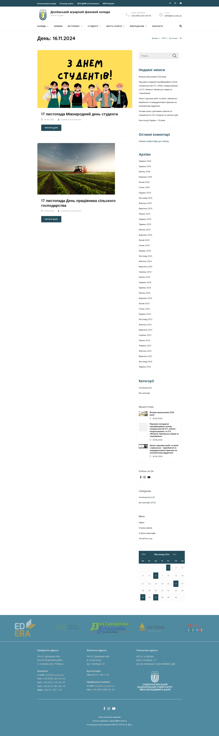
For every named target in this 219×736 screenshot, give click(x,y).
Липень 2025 (144, 214)
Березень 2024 (145, 298)
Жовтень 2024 (145, 261)
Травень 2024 (145, 287)
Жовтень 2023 (145, 324)
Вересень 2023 (145, 330)
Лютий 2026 (144, 182)
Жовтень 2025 (145, 203)
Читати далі (51, 128)
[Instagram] (175, 3)
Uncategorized (145, 388)
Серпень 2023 (145, 335)
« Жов (143, 554)
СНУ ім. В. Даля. (125, 724)
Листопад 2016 (145, 361)
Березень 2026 (145, 177)
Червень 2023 (145, 345)
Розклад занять (67, 3)
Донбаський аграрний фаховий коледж (80, 12)
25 (143, 597)
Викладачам (137, 26)
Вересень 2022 (145, 356)
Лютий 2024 (144, 303)
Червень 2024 (145, 282)
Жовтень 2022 (145, 351)
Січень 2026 (144, 187)
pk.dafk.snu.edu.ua (104, 685)
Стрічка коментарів (147, 533)
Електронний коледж (46, 3)
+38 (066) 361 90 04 (141, 15)
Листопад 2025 (145, 198)
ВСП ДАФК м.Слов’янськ (88, 3)
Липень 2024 (144, 277)
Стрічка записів (145, 528)
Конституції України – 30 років (152, 120)
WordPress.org (145, 538)
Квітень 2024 (144, 293)
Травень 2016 (145, 367)
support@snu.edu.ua (118, 721)
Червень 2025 (145, 219)
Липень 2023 (144, 340)
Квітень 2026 (144, 171)
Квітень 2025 (144, 229)
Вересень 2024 (145, 266)
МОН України (108, 3)
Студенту (93, 26)
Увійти (141, 522)
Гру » (175, 554)
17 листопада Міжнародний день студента (79, 114)
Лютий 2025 (144, 240)
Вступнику (74, 26)
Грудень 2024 (145, 251)
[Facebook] (170, 3)
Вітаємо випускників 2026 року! (152, 77)
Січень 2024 (144, 309)
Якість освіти (114, 26)
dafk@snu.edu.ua (173, 15)
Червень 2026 (145, 161)
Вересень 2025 (145, 208)
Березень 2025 (145, 235)
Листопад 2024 (145, 256)
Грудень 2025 (145, 192)
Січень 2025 (144, 245)
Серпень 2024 (145, 272)
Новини (58, 26)
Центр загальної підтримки (109, 717)
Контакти (157, 26)
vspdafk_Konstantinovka (71, 119)
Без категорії (144, 393)
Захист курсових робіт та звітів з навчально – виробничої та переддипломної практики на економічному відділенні (158, 102)
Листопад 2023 (145, 319)
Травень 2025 (145, 224)
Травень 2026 (145, 166)
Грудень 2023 (145, 314)
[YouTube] (181, 3)
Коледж (41, 26)
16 (176, 584)
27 (156, 597)
